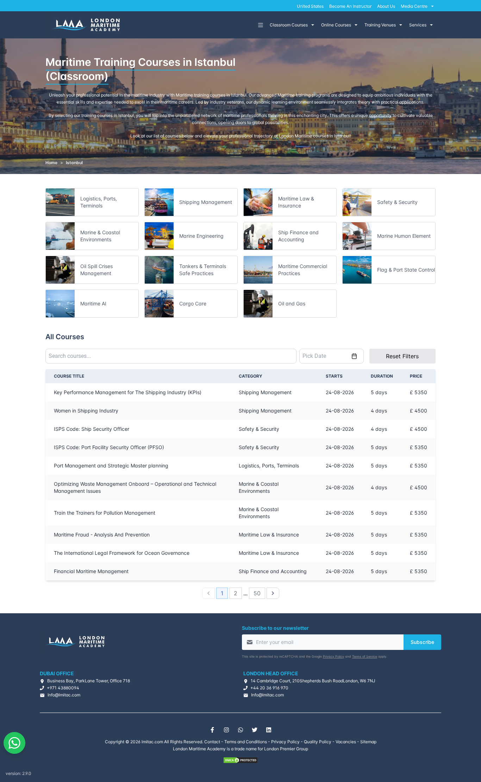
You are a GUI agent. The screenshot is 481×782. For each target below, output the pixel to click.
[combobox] (171, 356)
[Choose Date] (354, 356)
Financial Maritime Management (91, 571)
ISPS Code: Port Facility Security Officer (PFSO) (109, 447)
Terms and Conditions (245, 741)
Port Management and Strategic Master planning (111, 465)
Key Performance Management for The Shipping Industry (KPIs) (127, 392)
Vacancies (346, 741)
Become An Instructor (350, 6)
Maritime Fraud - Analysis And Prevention (102, 535)
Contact (212, 741)
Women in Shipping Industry (86, 411)
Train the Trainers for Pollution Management (104, 513)
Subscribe (422, 642)
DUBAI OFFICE (57, 673)
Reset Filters (402, 356)
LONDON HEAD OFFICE (270, 673)
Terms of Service (364, 656)
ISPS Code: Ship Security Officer (91, 429)
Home (51, 162)
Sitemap (368, 741)
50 (257, 593)
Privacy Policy (333, 656)
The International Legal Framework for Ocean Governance (121, 553)
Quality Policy (317, 741)
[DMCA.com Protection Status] (240, 760)
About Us (386, 6)
